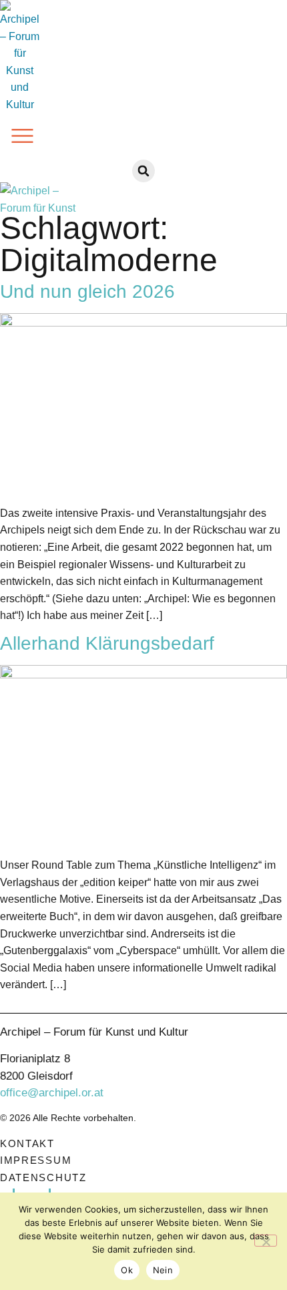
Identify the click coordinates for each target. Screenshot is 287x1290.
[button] (22, 139)
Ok (127, 1270)
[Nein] (265, 1241)
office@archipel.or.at (51, 1092)
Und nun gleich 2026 (87, 291)
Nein (163, 1270)
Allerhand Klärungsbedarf (107, 643)
